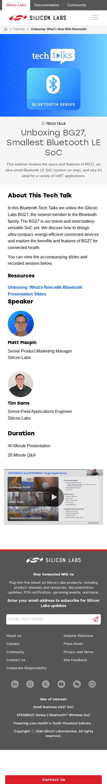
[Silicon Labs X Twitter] (46, 684)
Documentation (46, 5)
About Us (13, 636)
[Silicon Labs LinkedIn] (15, 684)
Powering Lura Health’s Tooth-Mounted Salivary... (54, 723)
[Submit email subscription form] (96, 619)
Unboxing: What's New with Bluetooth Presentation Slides (45, 290)
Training (19, 29)
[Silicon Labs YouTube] (61, 684)
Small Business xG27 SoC (53, 707)
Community (77, 5)
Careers (12, 644)
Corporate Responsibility (26, 668)
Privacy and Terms (78, 652)
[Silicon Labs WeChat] (77, 684)
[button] (53, 779)
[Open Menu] (95, 17)
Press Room (73, 644)
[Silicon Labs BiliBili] (92, 684)
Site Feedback (75, 660)
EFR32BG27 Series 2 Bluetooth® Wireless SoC (53, 715)
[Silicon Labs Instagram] (30, 684)
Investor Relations (78, 636)
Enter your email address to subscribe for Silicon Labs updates (53, 603)
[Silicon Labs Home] (6, 29)
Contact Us (15, 660)
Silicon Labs (16, 5)
